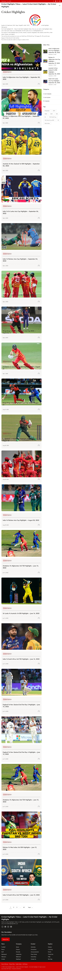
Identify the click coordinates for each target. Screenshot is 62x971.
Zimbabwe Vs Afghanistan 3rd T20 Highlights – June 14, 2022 (21, 567)
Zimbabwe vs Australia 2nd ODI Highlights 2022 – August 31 (21, 368)
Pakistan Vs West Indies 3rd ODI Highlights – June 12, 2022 (20, 848)
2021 (51, 114)
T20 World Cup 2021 (49, 120)
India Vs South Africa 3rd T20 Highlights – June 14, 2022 (21, 659)
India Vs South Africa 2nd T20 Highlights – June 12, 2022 (21, 895)
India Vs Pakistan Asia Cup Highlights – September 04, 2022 (20, 260)
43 (24, 907)
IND (57, 114)
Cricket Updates (46, 97)
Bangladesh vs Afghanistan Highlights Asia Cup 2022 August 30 (20, 440)
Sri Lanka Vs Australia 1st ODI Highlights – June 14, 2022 (21, 613)
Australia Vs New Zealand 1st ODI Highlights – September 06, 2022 (21, 165)
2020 (46, 114)
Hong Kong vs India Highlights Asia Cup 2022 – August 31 (20, 404)
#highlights (47, 110)
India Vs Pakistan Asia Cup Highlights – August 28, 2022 (21, 520)
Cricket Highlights (8, 72)
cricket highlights (45, 29)
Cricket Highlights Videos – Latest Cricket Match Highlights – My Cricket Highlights (29, 918)
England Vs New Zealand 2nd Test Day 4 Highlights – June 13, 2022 (21, 753)
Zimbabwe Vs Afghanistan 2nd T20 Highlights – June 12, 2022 (21, 801)
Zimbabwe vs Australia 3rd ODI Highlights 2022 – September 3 (19, 296)
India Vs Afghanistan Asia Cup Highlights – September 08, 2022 (21, 78)
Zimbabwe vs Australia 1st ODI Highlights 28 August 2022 (21, 475)
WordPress (19, 968)
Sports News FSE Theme (6, 968)
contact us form (25, 39)
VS (58, 120)
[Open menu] (60, 5)
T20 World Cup (52, 117)
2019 (54, 110)
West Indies (47, 123)
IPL (45, 117)
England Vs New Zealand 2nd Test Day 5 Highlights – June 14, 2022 (21, 706)
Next (30, 907)
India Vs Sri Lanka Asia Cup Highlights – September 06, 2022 (21, 212)
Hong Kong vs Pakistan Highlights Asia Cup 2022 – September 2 (19, 332)
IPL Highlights (46, 101)
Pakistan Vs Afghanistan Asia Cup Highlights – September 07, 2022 (21, 117)
